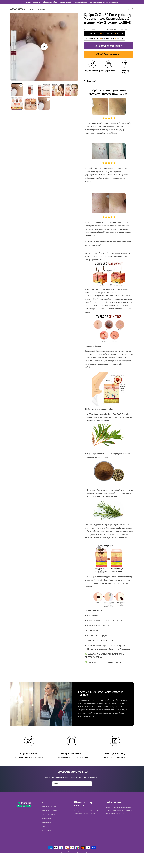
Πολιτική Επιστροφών (49, 810)
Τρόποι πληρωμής (48, 814)
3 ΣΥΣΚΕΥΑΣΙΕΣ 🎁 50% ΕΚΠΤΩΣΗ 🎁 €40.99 (104, 38)
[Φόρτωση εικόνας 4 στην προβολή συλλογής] (71, 90)
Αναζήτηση (46, 826)
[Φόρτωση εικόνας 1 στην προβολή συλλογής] (30, 90)
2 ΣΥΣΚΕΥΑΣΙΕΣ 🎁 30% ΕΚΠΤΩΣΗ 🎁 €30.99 (104, 33)
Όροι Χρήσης (46, 818)
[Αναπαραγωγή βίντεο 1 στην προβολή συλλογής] (17, 90)
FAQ (43, 802)
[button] (132, 9)
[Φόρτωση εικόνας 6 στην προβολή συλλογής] (30, 103)
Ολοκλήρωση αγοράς (108, 54)
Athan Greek (65, 852)
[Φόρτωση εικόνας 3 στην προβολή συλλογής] (58, 90)
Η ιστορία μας (47, 830)
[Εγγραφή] (89, 783)
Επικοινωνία (46, 822)
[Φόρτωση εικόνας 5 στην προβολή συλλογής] (17, 103)
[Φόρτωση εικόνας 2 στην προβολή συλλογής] (44, 90)
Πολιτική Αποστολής (49, 806)
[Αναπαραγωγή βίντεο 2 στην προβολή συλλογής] (44, 103)
